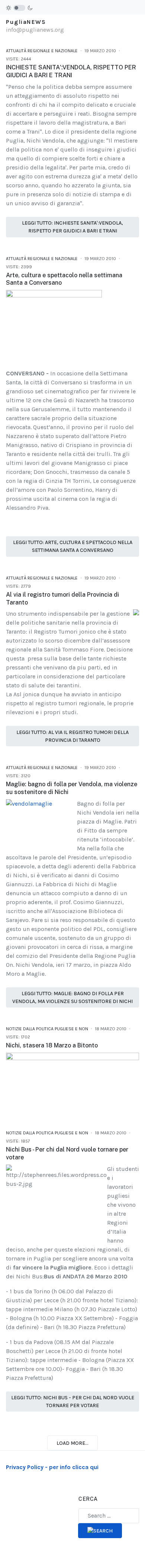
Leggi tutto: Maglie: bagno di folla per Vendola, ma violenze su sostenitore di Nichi (72, 997)
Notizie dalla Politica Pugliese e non (47, 1028)
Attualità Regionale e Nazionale (42, 50)
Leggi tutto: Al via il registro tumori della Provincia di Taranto (72, 736)
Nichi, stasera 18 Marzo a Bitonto (52, 1045)
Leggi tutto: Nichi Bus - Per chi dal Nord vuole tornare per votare (72, 1401)
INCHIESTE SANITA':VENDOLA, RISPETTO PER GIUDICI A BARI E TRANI (71, 71)
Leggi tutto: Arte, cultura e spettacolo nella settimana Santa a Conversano (72, 546)
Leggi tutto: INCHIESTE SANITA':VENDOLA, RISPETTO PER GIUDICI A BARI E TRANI (72, 227)
